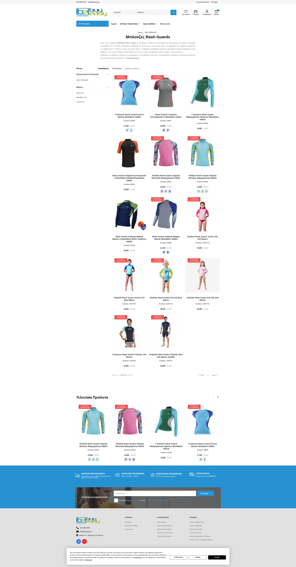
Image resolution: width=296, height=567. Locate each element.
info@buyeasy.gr (94, 2)
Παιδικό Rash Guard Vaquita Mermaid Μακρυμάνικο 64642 (166, 176)
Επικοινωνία (165, 24)
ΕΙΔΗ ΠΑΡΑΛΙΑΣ (150, 32)
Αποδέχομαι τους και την (143, 500)
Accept (217, 557)
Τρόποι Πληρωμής (196, 526)
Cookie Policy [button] (138, 557)
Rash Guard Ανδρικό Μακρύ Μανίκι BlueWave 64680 (166, 237)
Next (214, 375)
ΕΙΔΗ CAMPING (149, 24)
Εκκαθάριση (103, 68)
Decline (197, 557)
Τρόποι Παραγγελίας (197, 522)
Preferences (178, 557)
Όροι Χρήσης (161, 522)
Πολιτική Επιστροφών (164, 529)
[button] (92, 24)
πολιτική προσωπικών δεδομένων (157, 500)
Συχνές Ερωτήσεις (202, 2)
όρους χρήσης (135, 500)
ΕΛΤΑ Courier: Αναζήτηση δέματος (201, 540)
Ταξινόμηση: (117, 68)
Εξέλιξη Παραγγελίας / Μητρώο (200, 536)
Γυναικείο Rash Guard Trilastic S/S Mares (129, 355)
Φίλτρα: (79, 68)
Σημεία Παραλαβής (131, 526)
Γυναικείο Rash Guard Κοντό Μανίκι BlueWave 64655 (129, 115)
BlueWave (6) (81, 97)
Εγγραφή (204, 493)
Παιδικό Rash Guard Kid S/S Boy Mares (166, 299)
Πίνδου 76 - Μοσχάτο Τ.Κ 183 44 (91, 535)
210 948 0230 (81, 2)
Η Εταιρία (214, 2)
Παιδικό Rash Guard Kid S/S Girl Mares (203, 299)
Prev (202, 375)
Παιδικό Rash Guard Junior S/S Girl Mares (202, 237)
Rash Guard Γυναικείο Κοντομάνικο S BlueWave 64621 (166, 115)
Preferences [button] (88, 560)
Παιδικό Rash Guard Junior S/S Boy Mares (129, 299)
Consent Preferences (164, 536)
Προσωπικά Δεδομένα (164, 526)
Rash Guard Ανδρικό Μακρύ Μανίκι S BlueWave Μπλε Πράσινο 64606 (129, 239)
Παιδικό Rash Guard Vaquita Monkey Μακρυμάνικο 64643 (202, 176)
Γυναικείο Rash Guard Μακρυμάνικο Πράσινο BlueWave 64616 (202, 117)
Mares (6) (80, 93)
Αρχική (114, 24)
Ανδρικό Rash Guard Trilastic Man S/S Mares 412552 (166, 355)
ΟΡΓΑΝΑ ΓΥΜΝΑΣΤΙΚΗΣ (129, 24)
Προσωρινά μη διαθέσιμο (121, 77)
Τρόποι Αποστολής (196, 529)
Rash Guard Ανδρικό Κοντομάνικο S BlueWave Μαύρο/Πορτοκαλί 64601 (129, 178)
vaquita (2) (80, 102)
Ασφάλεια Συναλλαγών (165, 533)
